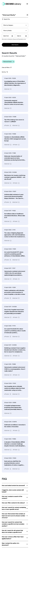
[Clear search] (27, 15)
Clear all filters (6, 67)
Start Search (15, 44)
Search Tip (7, 19)
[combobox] (15, 25)
